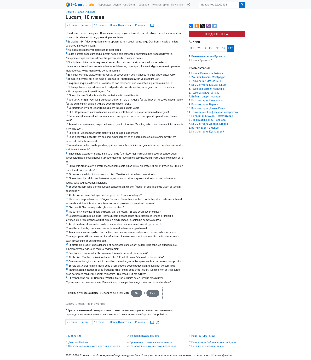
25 (67, 186)
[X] (202, 26)
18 (67, 132)
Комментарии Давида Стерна (209, 123)
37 (67, 256)
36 (67, 252)
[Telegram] (214, 26)
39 (67, 265)
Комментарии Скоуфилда (207, 100)
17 (67, 124)
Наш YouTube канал (203, 335)
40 (67, 269)
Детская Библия (78, 342)
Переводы (104, 4)
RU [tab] (192, 48)
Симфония (129, 4)
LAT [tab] (230, 48)
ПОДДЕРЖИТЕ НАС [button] (217, 34)
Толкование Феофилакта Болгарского (214, 112)
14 (67, 107)
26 (67, 194)
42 (67, 281)
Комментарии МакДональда (208, 84)
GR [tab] (223, 48)
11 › (140, 25)
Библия (70, 11)
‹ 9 (72, 25)
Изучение (177, 4)
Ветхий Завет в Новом (205, 127)
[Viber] (208, 26)
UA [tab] (204, 48)
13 (67, 99)
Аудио (117, 4)
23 (67, 174)
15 (67, 111)
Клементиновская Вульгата (208, 56)
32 (67, 227)
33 (67, 232)
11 (67, 86)
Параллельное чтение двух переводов (153, 346)
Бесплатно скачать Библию (208, 346)
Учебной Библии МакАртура (208, 77)
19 (67, 136)
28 (67, 207)
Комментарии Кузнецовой (207, 131)
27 (67, 198)
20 (67, 144)
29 (67, 211)
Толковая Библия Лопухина (208, 88)
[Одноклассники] (197, 26)
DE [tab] (217, 48)
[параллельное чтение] (152, 25)
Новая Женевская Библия (207, 73)
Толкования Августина (205, 92)
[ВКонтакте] (191, 26)
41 (67, 277)
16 (67, 115)
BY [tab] (198, 48)
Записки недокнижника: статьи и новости (94, 346)
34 (67, 236)
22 (67, 165)
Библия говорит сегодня (206, 96)
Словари (144, 4)
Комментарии (160, 4)
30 (67, 215)
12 (67, 95)
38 (67, 261)
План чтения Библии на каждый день (213, 342)
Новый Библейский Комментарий (212, 116)
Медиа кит (74, 335)
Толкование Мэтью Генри (207, 81)
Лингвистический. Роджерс (208, 119)
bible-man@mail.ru (221, 355)
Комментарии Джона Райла (208, 108)
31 (67, 223)
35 (67, 244)
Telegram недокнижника (144, 335)
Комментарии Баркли (204, 104)
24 (67, 178)
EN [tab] (210, 48)
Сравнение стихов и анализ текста (151, 342)
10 (67, 82)
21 (67, 153)
